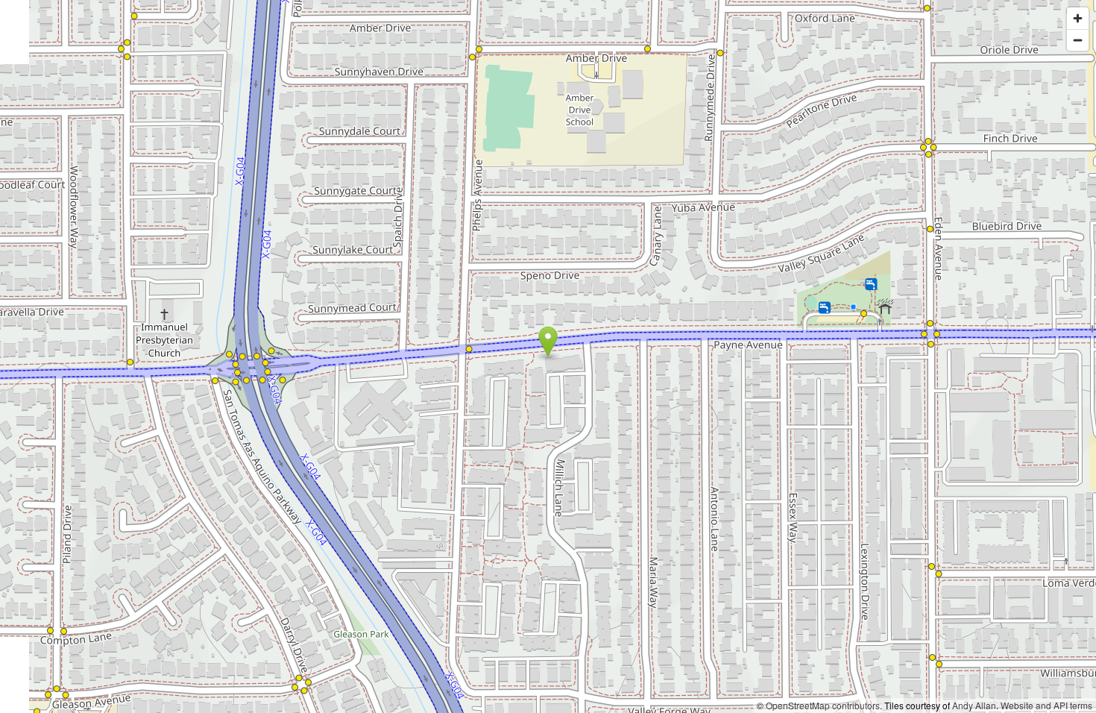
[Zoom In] (1078, 18)
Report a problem (714, 705)
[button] (548, 341)
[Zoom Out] (1078, 40)
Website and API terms (1046, 705)
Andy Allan (974, 705)
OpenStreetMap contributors (823, 705)
